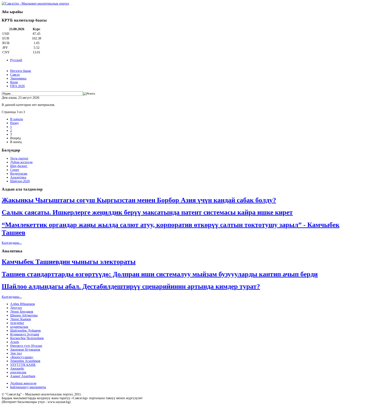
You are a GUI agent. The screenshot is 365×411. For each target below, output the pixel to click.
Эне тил (16, 353)
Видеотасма (18, 173)
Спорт (14, 170)
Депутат (16, 308)
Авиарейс (17, 368)
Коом (14, 82)
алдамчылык (19, 327)
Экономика (18, 78)
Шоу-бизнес (18, 166)
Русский (16, 60)
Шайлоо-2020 (20, 181)
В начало (16, 119)
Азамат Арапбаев (22, 376)
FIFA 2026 (17, 86)
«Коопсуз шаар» (21, 357)
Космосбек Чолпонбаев (27, 338)
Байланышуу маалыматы (28, 387)
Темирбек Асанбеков (25, 361)
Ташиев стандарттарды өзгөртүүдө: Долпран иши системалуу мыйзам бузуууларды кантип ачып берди (160, 274)
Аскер (14, 342)
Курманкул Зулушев (24, 334)
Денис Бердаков (21, 311)
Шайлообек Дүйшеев (25, 330)
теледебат (17, 323)
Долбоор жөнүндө (23, 383)
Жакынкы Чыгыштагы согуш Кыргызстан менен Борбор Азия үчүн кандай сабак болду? (139, 200)
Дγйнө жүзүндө (21, 162)
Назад (14, 123)
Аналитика (18, 177)
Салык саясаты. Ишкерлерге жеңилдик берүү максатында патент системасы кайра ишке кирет (147, 212)
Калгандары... (12, 243)
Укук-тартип (19, 158)
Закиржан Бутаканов (25, 349)
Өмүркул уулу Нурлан (26, 345)
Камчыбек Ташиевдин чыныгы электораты (69, 261)
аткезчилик (18, 372)
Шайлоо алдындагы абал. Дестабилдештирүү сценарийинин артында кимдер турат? (131, 286)
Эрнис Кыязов (20, 319)
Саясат (15, 74)
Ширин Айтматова (24, 315)
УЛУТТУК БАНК (23, 364)
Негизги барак (20, 71)
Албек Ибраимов (22, 304)
